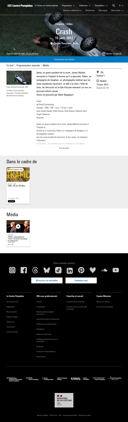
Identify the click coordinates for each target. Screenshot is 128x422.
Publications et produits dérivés (46, 324)
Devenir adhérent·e (73, 10)
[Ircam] (34, 381)
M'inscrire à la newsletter (47, 280)
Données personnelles (70, 415)
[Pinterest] (81, 270)
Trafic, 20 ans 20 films (29, 53)
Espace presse (40, 357)
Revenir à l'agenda (114, 53)
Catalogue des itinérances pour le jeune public (47, 340)
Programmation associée (28, 65)
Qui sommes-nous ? (12, 302)
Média (46, 65)
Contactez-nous (81, 280)
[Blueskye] (46, 270)
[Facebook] (24, 270)
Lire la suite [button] (64, 148)
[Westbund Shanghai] (101, 381)
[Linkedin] (70, 270)
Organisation (10, 307)
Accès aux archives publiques (45, 351)
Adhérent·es (10, 322)
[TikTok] (58, 270)
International (10, 327)
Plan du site (53, 415)
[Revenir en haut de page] (122, 416)
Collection (83, 5)
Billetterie (90, 10)
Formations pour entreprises (75, 302)
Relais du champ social (43, 334)
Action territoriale (12, 332)
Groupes (39, 302)
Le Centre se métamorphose (47, 5)
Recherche (39, 346)
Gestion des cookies (84, 415)
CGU (60, 415)
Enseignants (40, 329)
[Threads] (35, 270)
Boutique (104, 10)
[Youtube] (116, 270)
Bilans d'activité (11, 312)
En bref (10, 65)
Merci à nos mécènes (103, 302)
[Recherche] (113, 5)
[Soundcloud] (104, 270)
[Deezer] (92, 270)
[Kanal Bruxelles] (82, 381)
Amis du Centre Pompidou (104, 307)
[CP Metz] (49, 381)
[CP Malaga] (64, 381)
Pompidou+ (100, 5)
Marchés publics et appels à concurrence (45, 313)
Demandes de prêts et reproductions (47, 319)
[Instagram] (12, 270)
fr (120, 5)
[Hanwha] (115, 381)
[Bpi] (16, 381)
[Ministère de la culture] (64, 400)
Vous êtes (116, 10)
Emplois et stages (11, 317)
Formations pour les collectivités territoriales (76, 308)
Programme (67, 5)
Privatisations (40, 307)
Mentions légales (42, 415)
